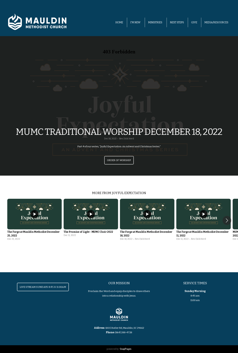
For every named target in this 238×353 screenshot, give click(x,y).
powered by (119, 349)
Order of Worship (119, 160)
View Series (119, 251)
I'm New (135, 22)
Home (119, 22)
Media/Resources (216, 22)
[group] (34, 220)
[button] (227, 220)
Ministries (155, 22)
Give (194, 22)
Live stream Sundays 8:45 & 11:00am (43, 287)
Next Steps (177, 22)
